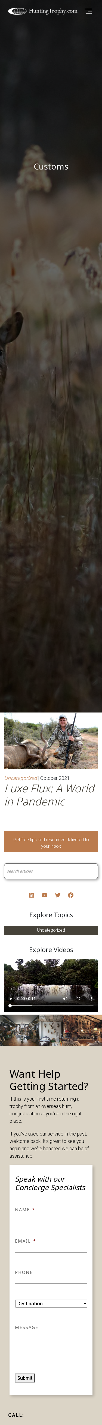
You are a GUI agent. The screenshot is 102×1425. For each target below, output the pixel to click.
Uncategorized (20, 778)
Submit (25, 1378)
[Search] (87, 871)
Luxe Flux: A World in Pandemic (49, 795)
